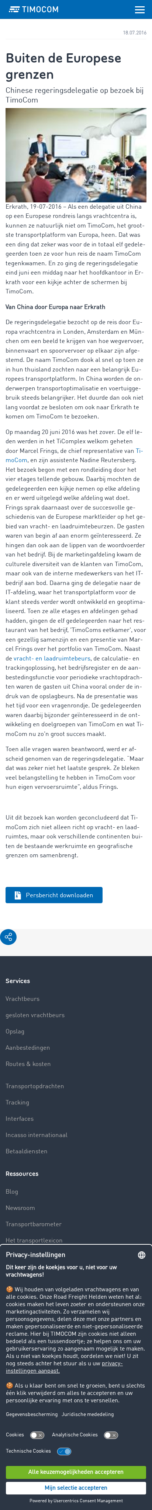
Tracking (17, 1103)
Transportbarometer (34, 1224)
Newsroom (20, 1208)
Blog (12, 1192)
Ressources (22, 1174)
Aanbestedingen (28, 1048)
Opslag (15, 1032)
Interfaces (20, 1119)
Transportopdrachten (35, 1086)
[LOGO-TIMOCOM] (33, 9)
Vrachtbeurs (22, 999)
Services (18, 981)
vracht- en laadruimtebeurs (51, 659)
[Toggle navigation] (140, 9)
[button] (8, 937)
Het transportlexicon (34, 1241)
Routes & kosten (28, 1064)
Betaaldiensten (27, 1152)
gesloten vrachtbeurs (35, 1015)
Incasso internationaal (37, 1135)
